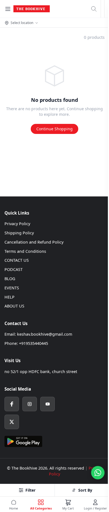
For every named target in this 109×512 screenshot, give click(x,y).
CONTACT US (16, 260)
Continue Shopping (54, 128)
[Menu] (7, 9)
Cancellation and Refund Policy (33, 242)
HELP (9, 297)
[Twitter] (11, 422)
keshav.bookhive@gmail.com (44, 334)
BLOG (9, 278)
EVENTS (11, 287)
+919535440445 (33, 343)
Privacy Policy (17, 223)
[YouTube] (47, 404)
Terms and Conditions (25, 251)
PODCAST (13, 269)
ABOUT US (14, 306)
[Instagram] (29, 404)
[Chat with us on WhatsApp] (98, 472)
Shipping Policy (19, 232)
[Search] (94, 9)
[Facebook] (11, 404)
